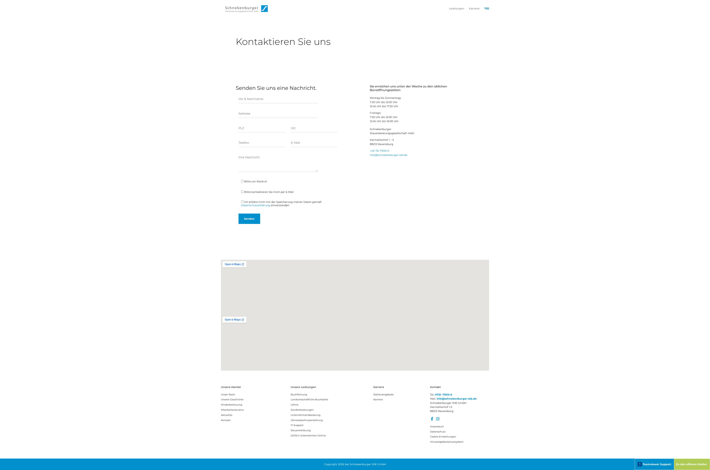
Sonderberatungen (302, 409)
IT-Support (297, 425)
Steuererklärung (301, 430)
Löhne (294, 404)
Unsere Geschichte (232, 399)
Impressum (437, 426)
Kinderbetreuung (231, 404)
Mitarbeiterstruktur (232, 409)
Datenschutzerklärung (255, 205)
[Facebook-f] (432, 419)
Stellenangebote (383, 394)
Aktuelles (226, 414)
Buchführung (299, 394)
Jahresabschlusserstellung (307, 420)
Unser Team (228, 394)
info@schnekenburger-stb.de (388, 155)
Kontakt (226, 420)
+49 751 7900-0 (379, 150)
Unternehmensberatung (305, 414)
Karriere (378, 399)
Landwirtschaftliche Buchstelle (309, 399)
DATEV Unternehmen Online (308, 435)
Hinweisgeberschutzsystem (446, 441)
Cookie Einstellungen (443, 436)
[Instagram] (438, 419)
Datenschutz (438, 431)
